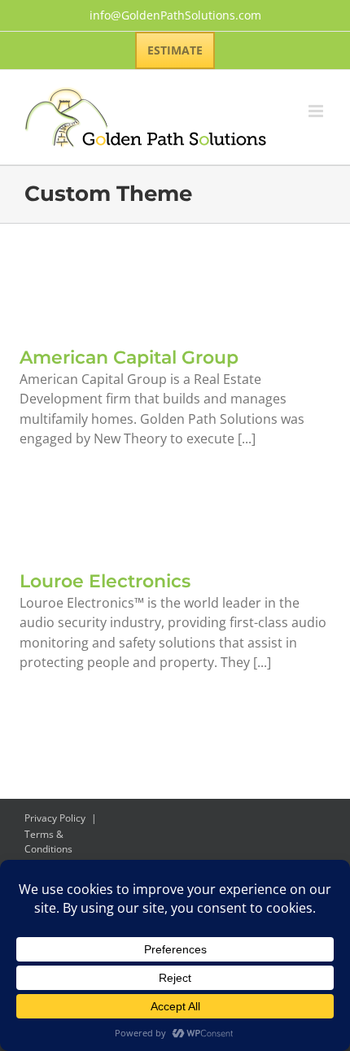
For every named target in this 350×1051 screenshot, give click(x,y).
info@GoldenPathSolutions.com (175, 15)
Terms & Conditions (48, 841)
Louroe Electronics (105, 581)
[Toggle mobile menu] (317, 111)
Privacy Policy (54, 818)
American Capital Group (129, 358)
